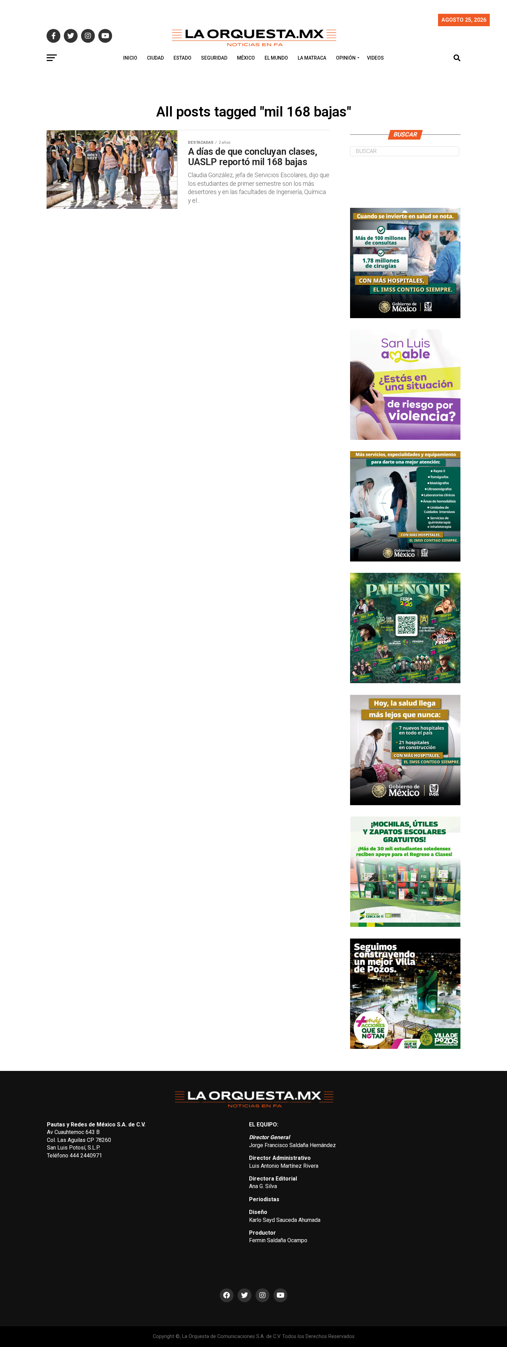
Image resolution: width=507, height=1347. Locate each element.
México (246, 58)
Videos (375, 58)
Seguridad (214, 58)
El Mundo (276, 58)
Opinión (346, 58)
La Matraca (312, 58)
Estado (182, 58)
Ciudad (155, 58)
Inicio (130, 58)
